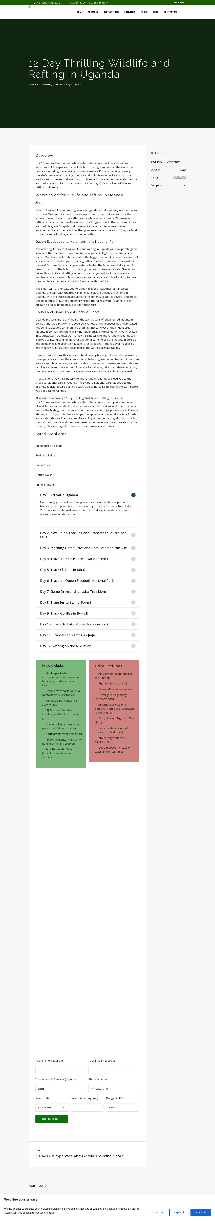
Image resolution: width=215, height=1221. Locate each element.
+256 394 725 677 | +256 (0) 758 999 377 (88, 3)
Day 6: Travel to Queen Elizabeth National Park (77, 580)
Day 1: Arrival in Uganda (59, 495)
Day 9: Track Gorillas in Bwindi (64, 613)
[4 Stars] (182, 178)
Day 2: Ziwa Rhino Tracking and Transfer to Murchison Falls (83, 535)
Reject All (179, 1212)
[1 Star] (174, 178)
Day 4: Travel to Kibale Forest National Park (74, 558)
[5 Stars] (185, 178)
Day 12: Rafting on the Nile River (65, 646)
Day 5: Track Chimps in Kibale (63, 569)
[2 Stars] (177, 178)
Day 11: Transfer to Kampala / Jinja (67, 635)
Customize (157, 1212)
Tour (183, 185)
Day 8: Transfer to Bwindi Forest (65, 602)
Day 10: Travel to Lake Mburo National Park (74, 624)
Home (31, 84)
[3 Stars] (179, 178)
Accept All (200, 1212)
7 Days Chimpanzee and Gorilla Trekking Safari (80, 1156)
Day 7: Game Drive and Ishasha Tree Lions (73, 591)
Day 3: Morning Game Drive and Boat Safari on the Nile (83, 548)
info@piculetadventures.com (46, 3)
